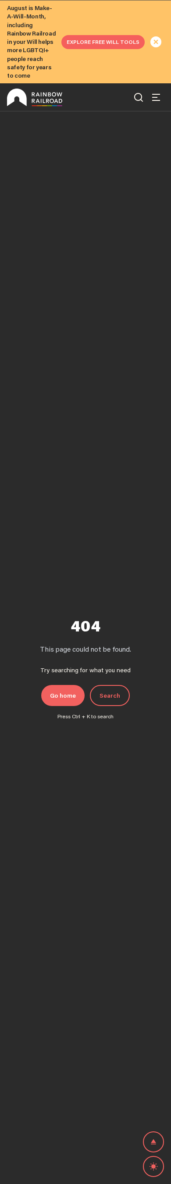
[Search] (138, 97)
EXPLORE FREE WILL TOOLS (103, 42)
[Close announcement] (156, 42)
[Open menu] (156, 97)
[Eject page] (153, 1141)
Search (110, 695)
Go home (63, 695)
